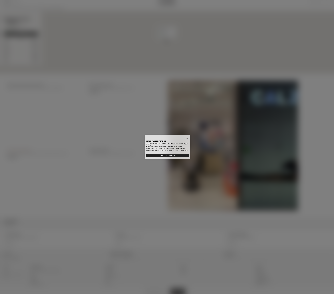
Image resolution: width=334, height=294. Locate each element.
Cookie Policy (159, 148)
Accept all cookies (167, 155)
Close (187, 138)
